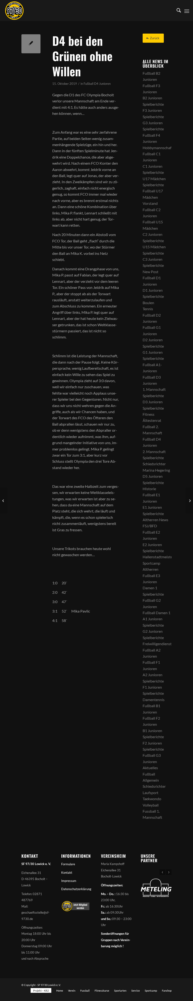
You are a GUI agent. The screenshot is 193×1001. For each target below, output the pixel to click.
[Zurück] (162, 872)
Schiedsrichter (154, 464)
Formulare (68, 864)
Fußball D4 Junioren (97, 83)
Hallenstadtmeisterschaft (163, 557)
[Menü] (186, 10)
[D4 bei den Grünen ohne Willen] (30, 43)
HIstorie (149, 488)
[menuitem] (176, 10)
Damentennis (154, 699)
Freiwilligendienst (157, 643)
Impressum (68, 881)
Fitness (148, 414)
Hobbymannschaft (158, 147)
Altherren (150, 569)
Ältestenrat (152, 420)
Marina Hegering (156, 470)
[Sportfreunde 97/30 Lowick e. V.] (14, 10)
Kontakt (66, 872)
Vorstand (150, 203)
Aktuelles (150, 767)
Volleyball (151, 805)
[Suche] (176, 10)
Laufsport (150, 792)
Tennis (148, 309)
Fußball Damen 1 (156, 612)
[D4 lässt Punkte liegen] (3, 500)
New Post (150, 271)
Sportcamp (151, 563)
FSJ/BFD (150, 526)
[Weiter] (169, 872)
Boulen (148, 302)
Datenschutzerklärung (76, 889)
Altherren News (155, 519)
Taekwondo (152, 798)
